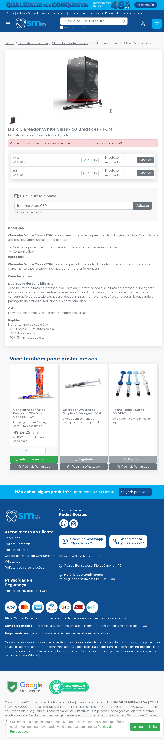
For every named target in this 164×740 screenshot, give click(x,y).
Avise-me (145, 160)
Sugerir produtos (135, 492)
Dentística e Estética (33, 43)
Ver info (92, 160)
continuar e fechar (145, 726)
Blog (140, 13)
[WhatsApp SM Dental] (64, 523)
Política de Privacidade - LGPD (27, 591)
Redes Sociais (41, 13)
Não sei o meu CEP (28, 212)
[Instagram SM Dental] (74, 523)
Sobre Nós (23, 13)
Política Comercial (18, 544)
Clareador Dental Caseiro (70, 43)
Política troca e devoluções (24, 567)
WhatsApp (59, 13)
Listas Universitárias (80, 13)
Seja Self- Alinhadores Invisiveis (115, 13)
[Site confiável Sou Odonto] (69, 687)
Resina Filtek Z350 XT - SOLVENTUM (129, 411)
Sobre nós (12, 538)
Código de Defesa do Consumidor (29, 556)
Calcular (142, 206)
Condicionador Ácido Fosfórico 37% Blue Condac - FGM (29, 413)
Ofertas (9, 13)
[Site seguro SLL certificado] (25, 687)
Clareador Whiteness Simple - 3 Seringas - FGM (82, 411)
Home (9, 43)
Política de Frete (17, 550)
